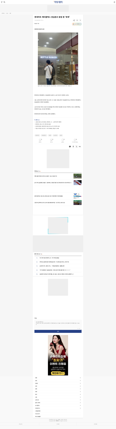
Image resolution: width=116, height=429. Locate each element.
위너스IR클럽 (37, 416)
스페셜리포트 (37, 411)
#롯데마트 (37, 135)
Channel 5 (37, 413)
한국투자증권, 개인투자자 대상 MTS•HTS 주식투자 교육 (48, 126)
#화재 (50, 135)
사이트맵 (95, 424)
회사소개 (20, 424)
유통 (10, 13)
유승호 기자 (36, 23)
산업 (7, 13)
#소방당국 (55, 135)
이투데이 (3, 13)
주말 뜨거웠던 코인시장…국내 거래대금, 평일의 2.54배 (47, 128)
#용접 (61, 135)
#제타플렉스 (44, 135)
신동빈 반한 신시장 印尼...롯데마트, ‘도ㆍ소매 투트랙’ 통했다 (48, 122)
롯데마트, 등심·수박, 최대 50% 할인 (43, 124)
